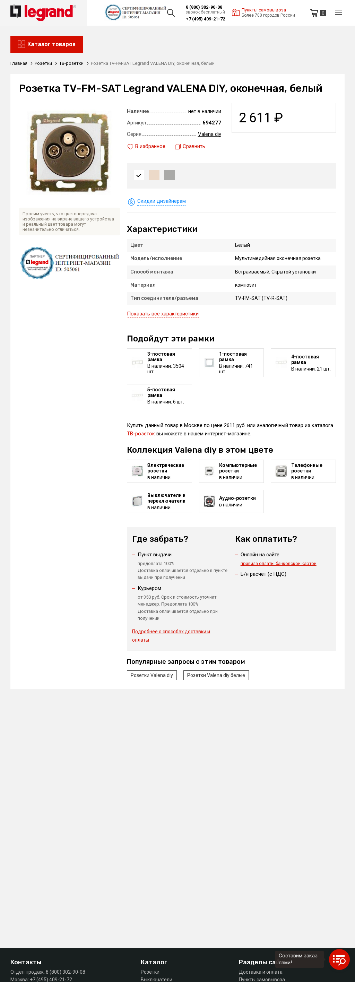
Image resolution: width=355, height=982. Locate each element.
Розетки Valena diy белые (216, 675)
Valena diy (209, 134)
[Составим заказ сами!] (339, 959)
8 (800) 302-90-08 (204, 7)
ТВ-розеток (141, 434)
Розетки (150, 972)
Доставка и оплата (261, 972)
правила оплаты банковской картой (279, 563)
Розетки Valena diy (152, 675)
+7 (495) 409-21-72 (205, 18)
